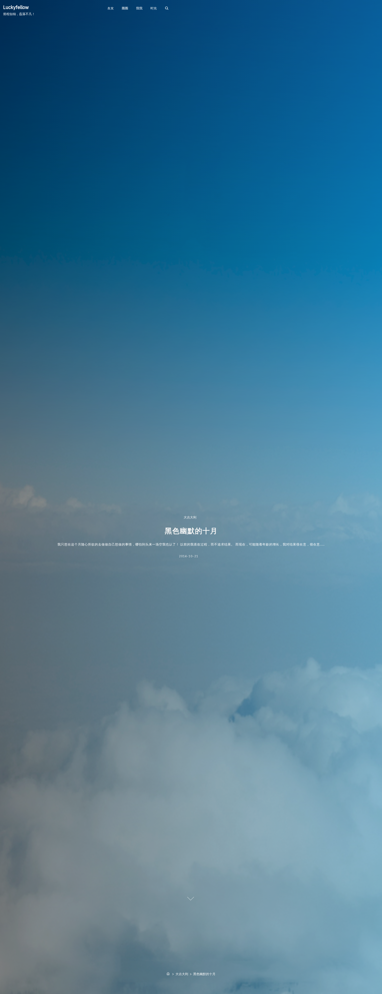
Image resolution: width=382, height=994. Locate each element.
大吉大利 (189, 517)
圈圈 (125, 8)
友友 (110, 8)
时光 (153, 8)
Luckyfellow (16, 7)
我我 (139, 8)
